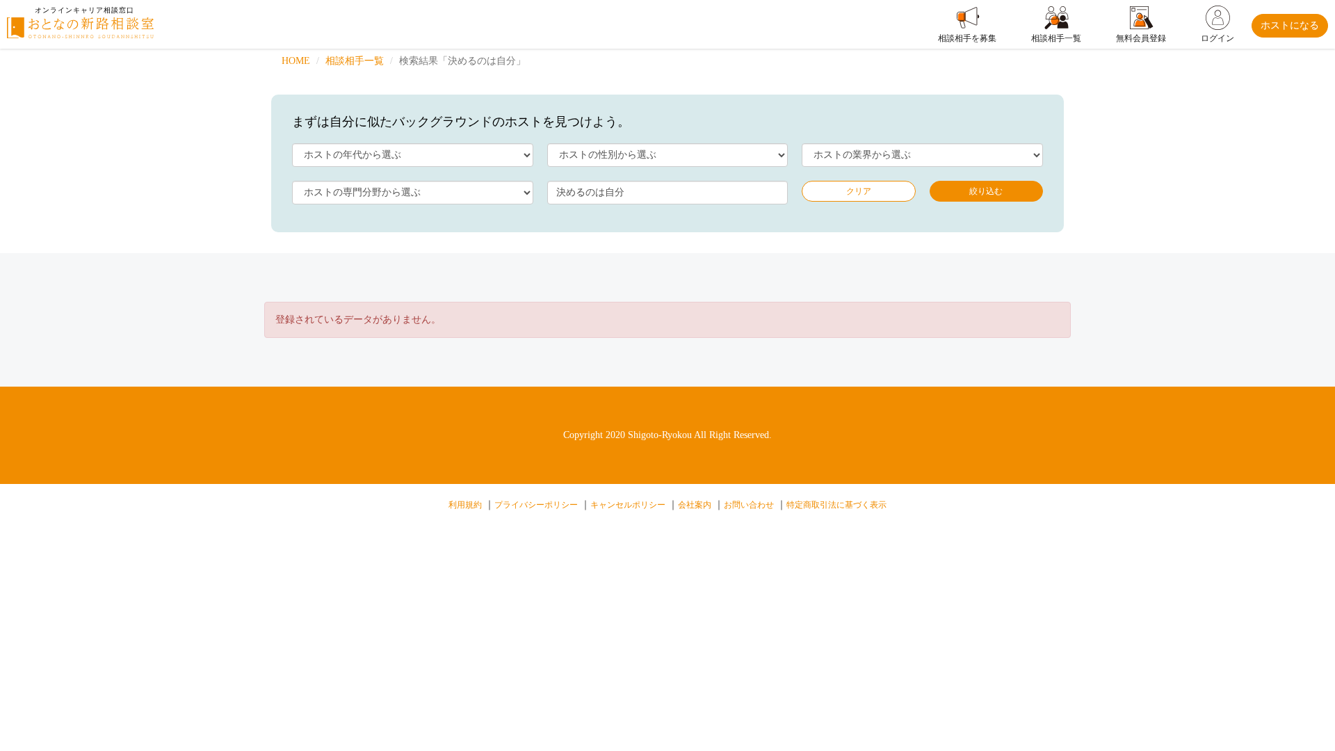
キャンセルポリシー (627, 505)
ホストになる (1290, 25)
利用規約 (465, 505)
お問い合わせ (749, 505)
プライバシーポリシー (536, 505)
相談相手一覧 (354, 61)
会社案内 (694, 505)
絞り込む (986, 191)
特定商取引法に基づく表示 (836, 505)
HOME (296, 61)
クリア (858, 191)
